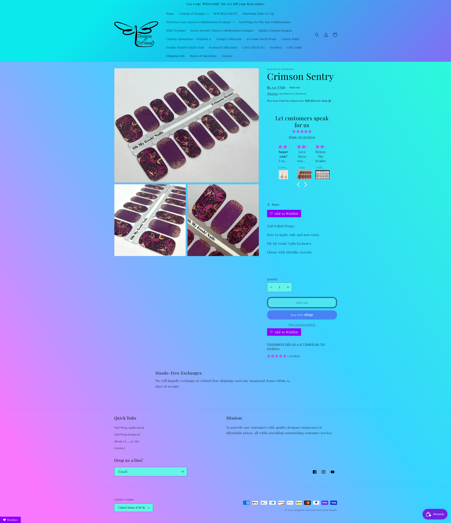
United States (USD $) (131, 507)
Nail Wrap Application (129, 427)
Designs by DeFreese (305, 510)
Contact (119, 448)
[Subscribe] (182, 471)
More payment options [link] (302, 324)
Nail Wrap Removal (127, 434)
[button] (194, 13)
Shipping (272, 93)
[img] (302, 131)
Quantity (272, 279)
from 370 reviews (302, 137)
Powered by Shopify (326, 510)
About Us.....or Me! (127, 441)
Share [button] (275, 204)
